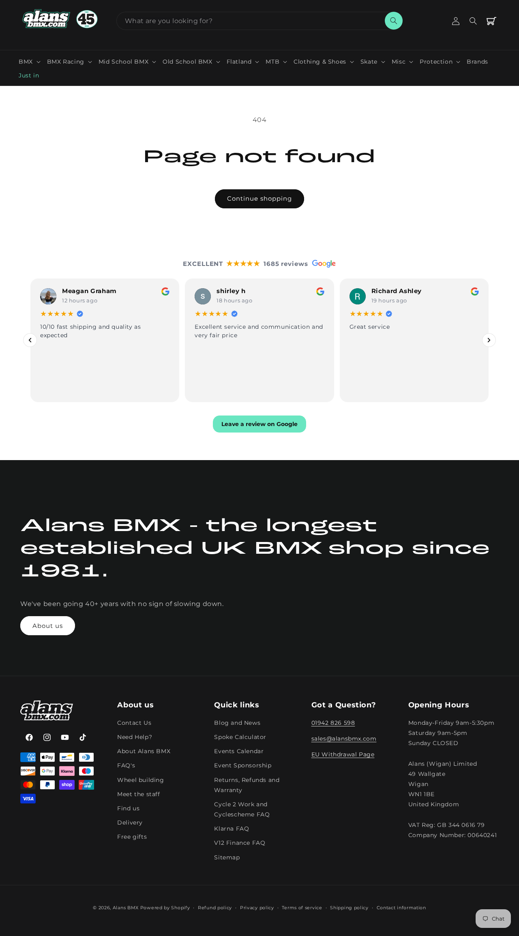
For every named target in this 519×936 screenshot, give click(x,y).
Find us (128, 808)
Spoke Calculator (240, 737)
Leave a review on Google (259, 424)
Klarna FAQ (231, 828)
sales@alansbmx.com (344, 738)
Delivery (130, 822)
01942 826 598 (333, 722)
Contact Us (134, 722)
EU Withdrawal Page (343, 754)
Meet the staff (138, 794)
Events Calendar (239, 751)
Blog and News (237, 722)
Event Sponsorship (242, 765)
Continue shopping (259, 198)
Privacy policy (257, 907)
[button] (29, 62)
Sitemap (227, 857)
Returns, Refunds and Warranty (246, 785)
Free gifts (132, 836)
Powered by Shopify (165, 907)
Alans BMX (126, 907)
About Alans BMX (143, 751)
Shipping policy (349, 907)
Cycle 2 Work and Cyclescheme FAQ (242, 809)
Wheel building (140, 780)
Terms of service (302, 907)
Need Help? (134, 737)
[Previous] (30, 340)
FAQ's (126, 765)
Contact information (401, 907)
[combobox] (259, 21)
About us (47, 626)
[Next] (489, 340)
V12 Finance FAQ (239, 842)
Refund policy (215, 907)
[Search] (394, 21)
